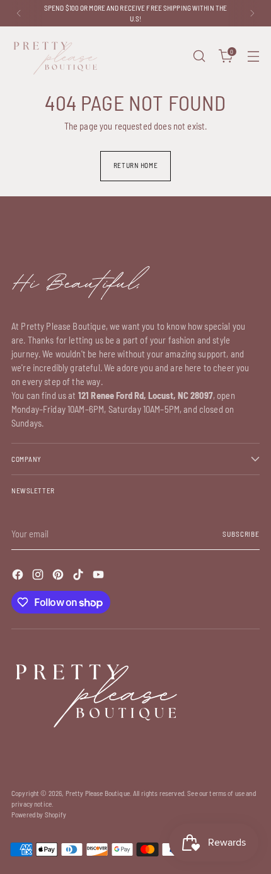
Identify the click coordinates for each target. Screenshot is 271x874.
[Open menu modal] (253, 56)
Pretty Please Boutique (98, 793)
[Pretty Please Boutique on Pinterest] (59, 576)
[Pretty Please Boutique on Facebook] (18, 576)
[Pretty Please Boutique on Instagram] (39, 576)
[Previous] (19, 13)
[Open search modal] (199, 56)
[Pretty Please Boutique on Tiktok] (79, 576)
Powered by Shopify (39, 814)
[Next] (252, 13)
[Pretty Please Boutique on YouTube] (99, 576)
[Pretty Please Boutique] (55, 56)
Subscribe (241, 534)
